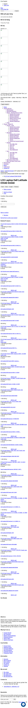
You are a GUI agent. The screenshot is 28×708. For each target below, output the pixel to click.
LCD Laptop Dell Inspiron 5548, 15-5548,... (11, 431)
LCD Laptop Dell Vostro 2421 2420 (9, 492)
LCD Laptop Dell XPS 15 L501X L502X (9, 257)
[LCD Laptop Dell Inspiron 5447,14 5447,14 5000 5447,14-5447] (14, 278)
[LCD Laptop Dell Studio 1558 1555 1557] (10, 450)
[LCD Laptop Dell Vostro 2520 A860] (9, 538)
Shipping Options (8, 637)
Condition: (3, 196)
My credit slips (7, 673)
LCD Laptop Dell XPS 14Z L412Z (8, 407)
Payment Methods (8, 648)
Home (2, 171)
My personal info (8, 676)
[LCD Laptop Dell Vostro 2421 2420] (8, 486)
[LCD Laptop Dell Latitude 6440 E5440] (9, 561)
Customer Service (8, 651)
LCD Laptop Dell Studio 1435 (7, 309)
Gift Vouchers (7, 634)
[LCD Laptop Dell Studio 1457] (7, 527)
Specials (6, 659)
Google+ (11, 186)
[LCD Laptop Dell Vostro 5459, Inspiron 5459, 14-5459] (13, 353)
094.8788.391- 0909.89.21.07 (11, 686)
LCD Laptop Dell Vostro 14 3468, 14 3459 (10, 384)
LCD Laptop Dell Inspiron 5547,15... (9, 348)
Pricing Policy (7, 646)
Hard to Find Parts (8, 640)
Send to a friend (8, 192)
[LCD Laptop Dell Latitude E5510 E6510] (10, 291)
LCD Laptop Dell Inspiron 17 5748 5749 (10, 418)
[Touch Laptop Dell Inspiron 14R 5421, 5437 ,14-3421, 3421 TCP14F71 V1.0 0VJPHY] (13, 462)
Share (6, 186)
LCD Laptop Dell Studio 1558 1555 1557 (10, 456)
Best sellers (7, 662)
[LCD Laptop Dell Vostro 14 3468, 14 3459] (10, 378)
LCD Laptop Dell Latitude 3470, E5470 (9, 590)
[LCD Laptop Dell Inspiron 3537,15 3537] (10, 314)
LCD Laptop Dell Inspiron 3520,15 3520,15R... (11, 231)
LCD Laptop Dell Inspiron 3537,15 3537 (10, 320)
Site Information (8, 650)
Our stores (6, 663)
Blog (2, 8)
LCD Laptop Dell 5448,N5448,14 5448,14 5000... (12, 444)
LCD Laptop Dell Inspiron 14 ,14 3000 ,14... (11, 521)
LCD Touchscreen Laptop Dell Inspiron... (10, 271)
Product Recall (7, 633)
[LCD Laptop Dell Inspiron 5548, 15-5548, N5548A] (12, 424)
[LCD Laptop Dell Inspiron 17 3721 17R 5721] (11, 550)
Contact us (6, 665)
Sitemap (6, 666)
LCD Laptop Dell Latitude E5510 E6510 (9, 297)
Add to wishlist (4, 212)
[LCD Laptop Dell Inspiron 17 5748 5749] (10, 413)
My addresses (7, 675)
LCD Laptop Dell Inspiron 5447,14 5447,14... (11, 285)
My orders (6, 672)
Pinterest (16, 186)
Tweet (2, 186)
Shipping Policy (8, 647)
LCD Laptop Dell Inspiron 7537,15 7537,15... (11, 333)
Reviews (6, 215)
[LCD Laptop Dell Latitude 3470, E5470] (9, 585)
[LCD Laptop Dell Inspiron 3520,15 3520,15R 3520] (12, 224)
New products (7, 660)
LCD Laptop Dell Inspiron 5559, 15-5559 (10, 372)
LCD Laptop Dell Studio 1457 (7, 532)
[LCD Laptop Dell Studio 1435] (7, 303)
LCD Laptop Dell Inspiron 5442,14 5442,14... (11, 245)
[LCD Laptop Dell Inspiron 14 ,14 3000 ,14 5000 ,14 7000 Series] (14, 514)
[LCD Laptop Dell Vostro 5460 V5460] (9, 390)
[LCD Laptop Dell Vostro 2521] (7, 573)
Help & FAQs (7, 638)
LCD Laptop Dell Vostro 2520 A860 (9, 544)
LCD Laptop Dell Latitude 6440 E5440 (9, 567)
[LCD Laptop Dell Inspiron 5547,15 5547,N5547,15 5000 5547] (14, 340)
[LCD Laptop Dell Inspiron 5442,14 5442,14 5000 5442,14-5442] (14, 238)
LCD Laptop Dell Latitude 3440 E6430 (9, 480)
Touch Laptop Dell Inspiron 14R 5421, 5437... (11, 469)
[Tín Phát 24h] (4, 9)
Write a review (7, 189)
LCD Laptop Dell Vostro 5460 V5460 (9, 395)
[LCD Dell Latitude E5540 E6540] (12, 176)
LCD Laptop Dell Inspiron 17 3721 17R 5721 (11, 556)
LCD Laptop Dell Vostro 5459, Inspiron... (10, 361)
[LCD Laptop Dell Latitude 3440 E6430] (9, 475)
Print (5, 193)
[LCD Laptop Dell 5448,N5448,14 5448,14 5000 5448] (13, 437)
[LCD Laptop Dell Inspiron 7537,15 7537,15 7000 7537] (13, 326)
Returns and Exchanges (10, 635)
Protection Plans (8, 653)
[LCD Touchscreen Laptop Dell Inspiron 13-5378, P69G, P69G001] (14, 264)
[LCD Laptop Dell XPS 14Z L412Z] (8, 401)
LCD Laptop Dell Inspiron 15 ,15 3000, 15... (11, 506)
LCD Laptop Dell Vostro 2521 (7, 579)
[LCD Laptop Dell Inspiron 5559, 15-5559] (10, 366)
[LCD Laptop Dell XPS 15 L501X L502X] (9, 251)
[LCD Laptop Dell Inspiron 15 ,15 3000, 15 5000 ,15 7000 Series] (14, 499)
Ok (14, 699)
